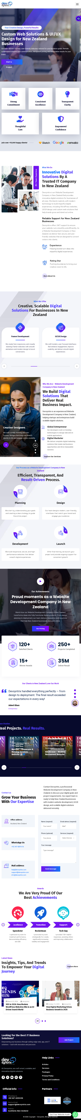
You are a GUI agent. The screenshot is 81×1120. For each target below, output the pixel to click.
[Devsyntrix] (7, 4)
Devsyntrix (40, 1117)
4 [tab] (35, 452)
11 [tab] (53, 767)
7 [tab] (36, 767)
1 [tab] (35, 440)
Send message (50, 869)
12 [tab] (57, 767)
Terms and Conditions (51, 1080)
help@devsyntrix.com (18, 870)
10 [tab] (49, 767)
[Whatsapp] (75, 1114)
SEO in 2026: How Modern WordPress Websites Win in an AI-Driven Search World (20, 1007)
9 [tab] (45, 767)
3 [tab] (20, 767)
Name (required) (46, 822)
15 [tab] (69, 767)
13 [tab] (61, 767)
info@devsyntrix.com (18, 875)
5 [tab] (28, 767)
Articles (45, 1064)
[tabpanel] (20, 344)
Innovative (51, 172)
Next (76, 366)
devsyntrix (25, 1001)
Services (45, 1068)
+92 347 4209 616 (17, 847)
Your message (46, 845)
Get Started (9, 60)
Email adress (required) (68, 822)
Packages (46, 1072)
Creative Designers (14, 427)
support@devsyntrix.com (20, 872)
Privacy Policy (47, 1076)
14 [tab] (65, 767)
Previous (4, 366)
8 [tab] (40, 767)
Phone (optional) (47, 833)
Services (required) (66, 833)
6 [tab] (32, 767)
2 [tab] (16, 767)
